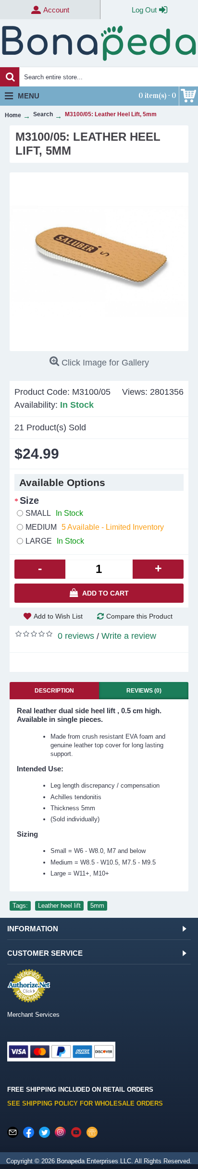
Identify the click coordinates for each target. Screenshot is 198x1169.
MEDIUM (94, 527)
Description (54, 690)
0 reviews (76, 636)
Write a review (128, 636)
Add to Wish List (58, 616)
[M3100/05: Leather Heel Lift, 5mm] (99, 261)
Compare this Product (139, 616)
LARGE (54, 541)
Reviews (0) (143, 690)
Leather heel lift (59, 905)
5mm (97, 905)
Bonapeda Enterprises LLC (94, 1161)
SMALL (54, 513)
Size (29, 500)
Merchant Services (33, 1014)
